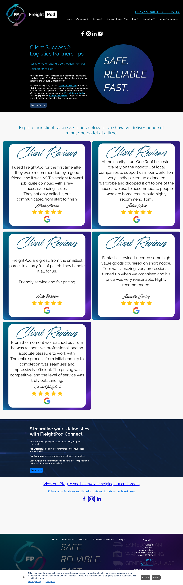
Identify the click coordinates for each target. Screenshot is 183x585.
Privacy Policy (34, 581)
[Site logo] (32, 14)
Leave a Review (38, 105)
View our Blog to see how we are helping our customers (92, 484)
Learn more (36, 470)
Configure (50, 581)
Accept (145, 577)
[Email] (100, 33)
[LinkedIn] (94, 33)
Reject (156, 577)
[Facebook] (82, 33)
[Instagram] (88, 33)
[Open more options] (53, 544)
